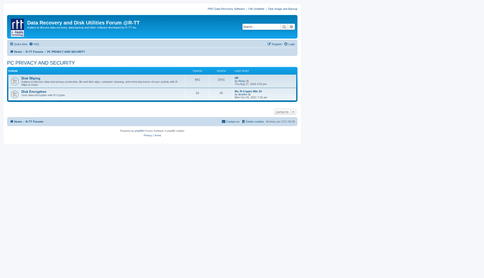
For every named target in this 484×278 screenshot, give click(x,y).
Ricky (242, 80)
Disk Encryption (33, 92)
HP (236, 77)
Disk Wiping (30, 78)
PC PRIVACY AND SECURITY (41, 63)
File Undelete (256, 8)
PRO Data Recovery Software (226, 8)
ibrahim (242, 94)
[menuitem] (34, 44)
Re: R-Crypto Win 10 (248, 91)
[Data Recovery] (17, 26)
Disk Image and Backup (282, 8)
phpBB (139, 130)
